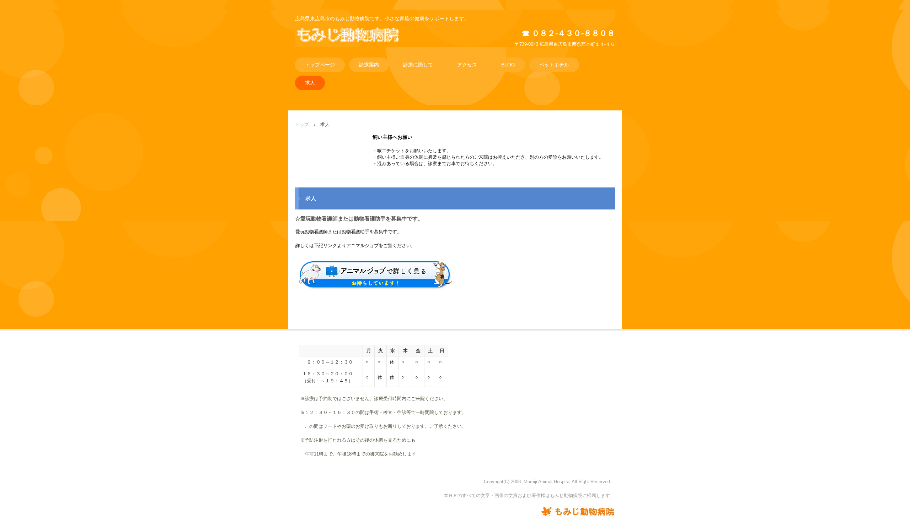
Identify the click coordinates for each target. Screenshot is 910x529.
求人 (310, 83)
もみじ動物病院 (357, 42)
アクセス (467, 64)
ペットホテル (554, 64)
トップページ (320, 64)
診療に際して (418, 64)
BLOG (508, 64)
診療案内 (369, 64)
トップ (302, 124)
